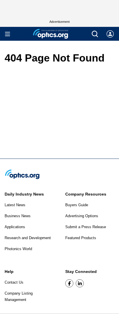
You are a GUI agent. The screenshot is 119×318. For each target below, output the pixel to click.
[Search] (95, 34)
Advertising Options (81, 216)
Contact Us (14, 282)
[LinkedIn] (80, 283)
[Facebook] (69, 283)
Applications (15, 227)
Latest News (15, 205)
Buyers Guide (76, 205)
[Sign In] (110, 34)
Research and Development (28, 238)
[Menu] (7, 34)
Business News (18, 216)
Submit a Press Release (85, 227)
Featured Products (80, 238)
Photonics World (18, 249)
